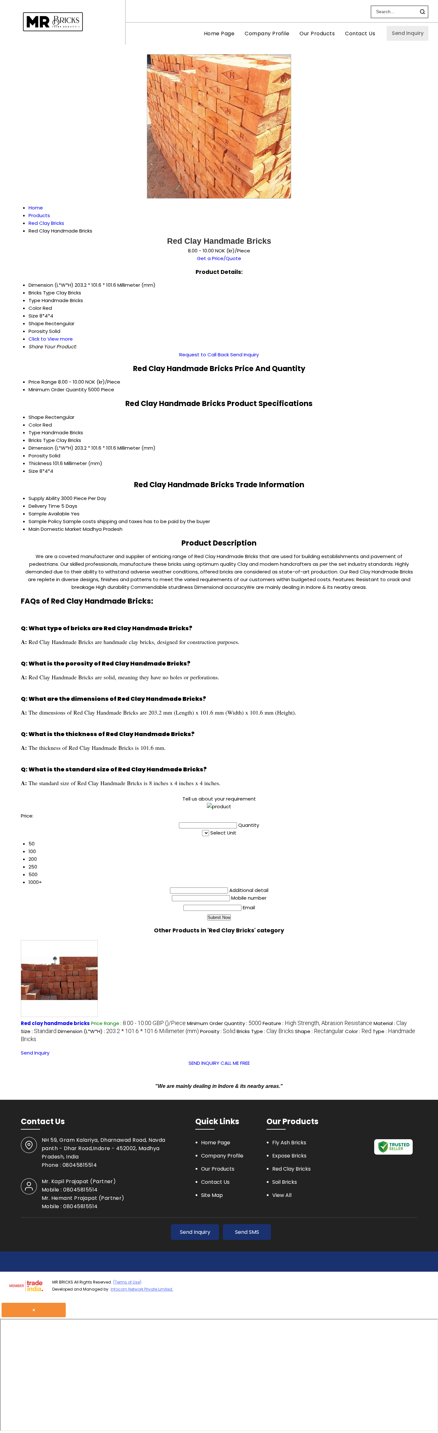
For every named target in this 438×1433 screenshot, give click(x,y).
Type (34, 432)
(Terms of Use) (127, 1282)
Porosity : (217, 1031)
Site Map (212, 1195)
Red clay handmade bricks (55, 1023)
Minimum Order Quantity (58, 389)
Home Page (219, 33)
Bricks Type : (265, 1031)
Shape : (319, 1031)
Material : (390, 1023)
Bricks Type (42, 440)
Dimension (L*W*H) (51, 448)
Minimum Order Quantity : (224, 1023)
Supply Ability (44, 498)
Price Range (43, 381)
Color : (358, 1031)
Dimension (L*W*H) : (128, 1031)
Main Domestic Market (55, 529)
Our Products (317, 33)
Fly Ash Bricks (289, 1142)
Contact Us (360, 33)
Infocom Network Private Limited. (142, 1289)
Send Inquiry (408, 33)
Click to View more (51, 338)
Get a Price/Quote (219, 258)
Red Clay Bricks (291, 1169)
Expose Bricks (289, 1155)
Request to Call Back (204, 354)
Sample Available (49, 513)
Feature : (317, 1023)
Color (35, 424)
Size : (38, 1031)
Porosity (38, 455)
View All (281, 1195)
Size (33, 471)
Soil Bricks (284, 1182)
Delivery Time (44, 506)
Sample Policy (45, 521)
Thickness (40, 463)
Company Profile (267, 33)
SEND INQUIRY (204, 1063)
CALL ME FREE (235, 1063)
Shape (36, 417)
